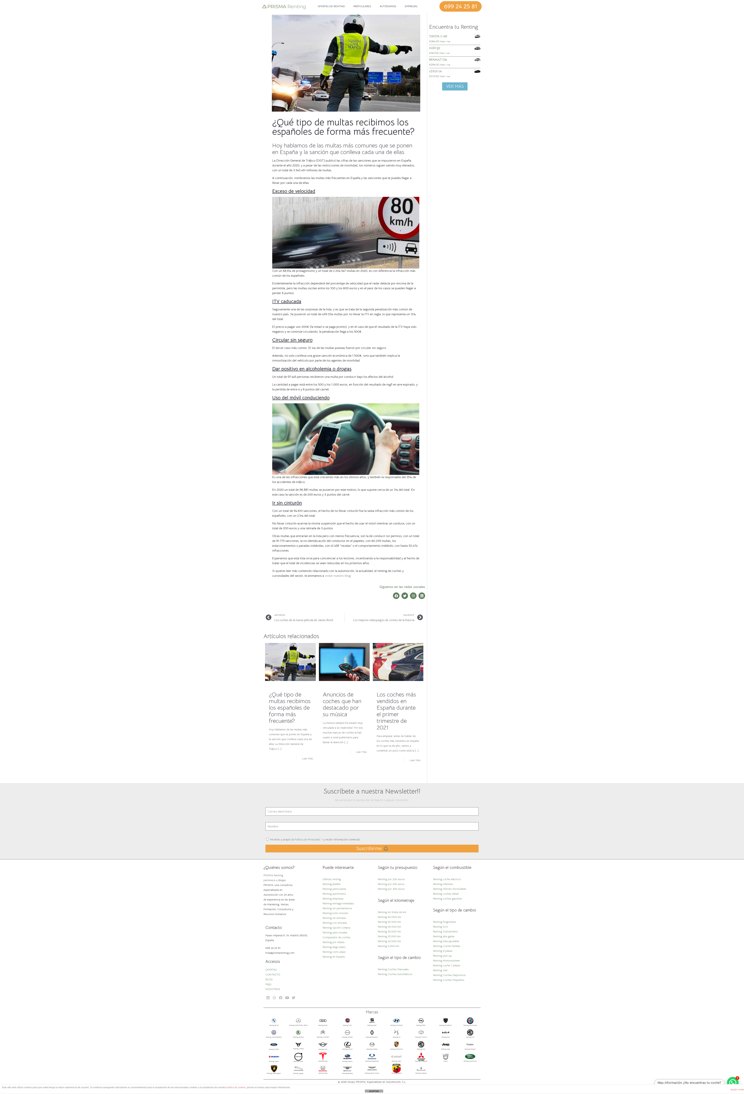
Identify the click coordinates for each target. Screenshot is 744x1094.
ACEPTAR (374, 1091)
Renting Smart (396, 1061)
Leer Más (307, 758)
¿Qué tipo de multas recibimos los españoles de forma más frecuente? (290, 708)
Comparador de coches (336, 937)
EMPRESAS (411, 6)
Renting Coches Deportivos (449, 975)
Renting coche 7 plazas (446, 965)
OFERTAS (271, 969)
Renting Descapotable (446, 941)
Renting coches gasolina (447, 898)
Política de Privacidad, (307, 839)
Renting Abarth (397, 1073)
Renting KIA (446, 1037)
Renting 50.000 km (389, 922)
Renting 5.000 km (388, 946)
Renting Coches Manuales (393, 969)
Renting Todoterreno (445, 931)
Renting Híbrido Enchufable (449, 889)
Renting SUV (440, 926)
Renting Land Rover (470, 1061)
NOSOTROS (272, 989)
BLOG (269, 979)
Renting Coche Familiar (446, 946)
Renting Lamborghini (274, 1073)
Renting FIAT (347, 1025)
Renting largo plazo (334, 947)
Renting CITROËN (323, 1037)
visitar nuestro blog (338, 576)
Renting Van (440, 970)
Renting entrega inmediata (338, 903)
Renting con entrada (335, 922)
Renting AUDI (322, 1025)
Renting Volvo (298, 1061)
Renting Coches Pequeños (448, 980)
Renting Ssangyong (371, 1061)
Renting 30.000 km (389, 931)
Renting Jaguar (298, 1073)
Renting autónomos (334, 893)
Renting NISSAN (347, 1037)
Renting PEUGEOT (445, 1025)
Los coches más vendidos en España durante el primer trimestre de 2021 (396, 711)
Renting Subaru (347, 1061)
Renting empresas (333, 898)
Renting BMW (274, 1025)
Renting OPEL (421, 1025)
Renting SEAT (372, 1025)
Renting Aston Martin (372, 1073)
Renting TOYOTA (421, 1037)
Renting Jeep (445, 1049)
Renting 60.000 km (389, 917)
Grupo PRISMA (357, 1082)
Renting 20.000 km (389, 941)
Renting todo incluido (335, 913)
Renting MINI (323, 1049)
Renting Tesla (323, 1061)
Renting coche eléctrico (447, 879)
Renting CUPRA (298, 1049)
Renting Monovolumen (446, 960)
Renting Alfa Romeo (470, 1025)
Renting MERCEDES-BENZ (298, 1025)
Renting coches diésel (446, 893)
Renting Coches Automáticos (395, 974)
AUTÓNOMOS (388, 6)
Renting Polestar (470, 1049)
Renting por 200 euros (391, 879)
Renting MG (470, 1037)
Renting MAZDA (372, 1049)
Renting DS (396, 1037)
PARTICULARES (362, 6)
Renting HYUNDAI (396, 1025)
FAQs (268, 984)
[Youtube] (287, 997)
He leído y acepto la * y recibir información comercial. (315, 839)
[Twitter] (404, 595)
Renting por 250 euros (391, 884)
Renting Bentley (347, 1073)
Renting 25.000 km (389, 936)
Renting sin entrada (334, 918)
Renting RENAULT (372, 1037)
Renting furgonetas (444, 922)
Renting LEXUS (347, 1049)
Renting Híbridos (443, 884)
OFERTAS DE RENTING (331, 6)
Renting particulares (334, 889)
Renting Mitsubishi (421, 1061)
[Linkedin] (421, 595)
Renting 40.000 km (389, 926)
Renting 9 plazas (442, 951)
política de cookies (236, 1087)
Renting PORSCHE (396, 1049)
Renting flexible (331, 884)
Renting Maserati (421, 1073)
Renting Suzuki (274, 1061)
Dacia (446, 1061)
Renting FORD (274, 1049)
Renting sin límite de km (392, 912)
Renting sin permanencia (337, 908)
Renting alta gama (443, 936)
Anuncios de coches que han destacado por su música (342, 704)
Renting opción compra (336, 927)
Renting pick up (442, 955)
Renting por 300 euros (391, 889)
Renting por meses (333, 942)
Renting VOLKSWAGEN (274, 1037)
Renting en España (334, 956)
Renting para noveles (335, 932)
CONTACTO (272, 974)
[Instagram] (413, 595)
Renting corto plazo (334, 952)
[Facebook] (396, 595)
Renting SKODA (298, 1037)
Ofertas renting (332, 879)
